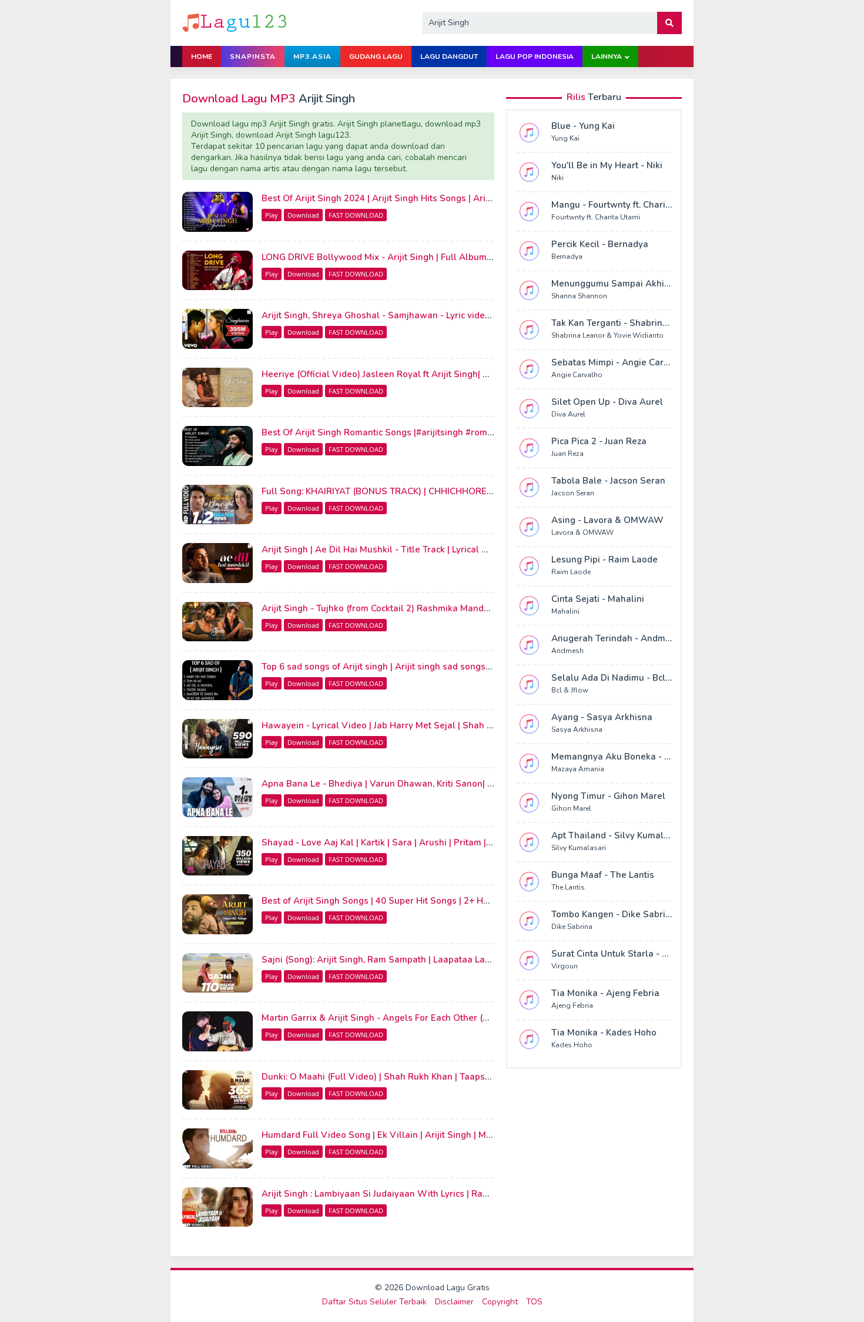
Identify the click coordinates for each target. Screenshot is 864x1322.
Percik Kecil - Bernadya (599, 244)
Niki (557, 177)
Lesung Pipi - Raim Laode (604, 559)
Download (303, 215)
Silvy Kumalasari (578, 848)
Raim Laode (571, 572)
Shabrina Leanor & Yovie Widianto (607, 335)
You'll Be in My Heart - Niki (606, 165)
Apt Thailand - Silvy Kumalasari (618, 835)
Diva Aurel (568, 414)
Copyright (500, 1301)
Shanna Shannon (579, 296)
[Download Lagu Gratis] (235, 22)
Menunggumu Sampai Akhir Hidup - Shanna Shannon (663, 283)
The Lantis (568, 887)
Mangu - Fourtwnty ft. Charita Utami (626, 205)
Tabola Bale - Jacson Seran (608, 481)
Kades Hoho (571, 1045)
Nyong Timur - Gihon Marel (608, 796)
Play (271, 215)
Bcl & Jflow (569, 690)
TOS (534, 1301)
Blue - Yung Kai (583, 126)
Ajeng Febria (572, 1005)
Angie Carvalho (576, 374)
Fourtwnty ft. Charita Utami (595, 217)
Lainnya (606, 56)
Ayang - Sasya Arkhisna (601, 717)
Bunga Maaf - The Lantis (602, 875)
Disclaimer (454, 1301)
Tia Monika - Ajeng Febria (605, 993)
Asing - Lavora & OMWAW (607, 520)
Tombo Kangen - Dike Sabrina (613, 914)
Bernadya (566, 256)
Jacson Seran (572, 493)
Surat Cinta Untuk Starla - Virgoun (623, 954)
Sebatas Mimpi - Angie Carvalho (619, 362)
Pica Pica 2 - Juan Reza (599, 441)
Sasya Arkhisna (576, 729)
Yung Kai (565, 138)
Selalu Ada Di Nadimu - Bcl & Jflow (624, 678)
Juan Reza (567, 453)
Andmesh (567, 650)
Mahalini (565, 611)
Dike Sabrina (571, 926)
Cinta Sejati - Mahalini (597, 599)
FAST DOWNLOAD (356, 215)
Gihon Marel (571, 808)
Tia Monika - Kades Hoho (604, 1032)
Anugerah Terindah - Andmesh (616, 638)
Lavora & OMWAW (582, 532)
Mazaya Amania (577, 769)
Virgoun (564, 966)
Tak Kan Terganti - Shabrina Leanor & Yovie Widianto (663, 323)
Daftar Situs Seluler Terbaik (374, 1301)
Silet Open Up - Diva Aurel (607, 402)
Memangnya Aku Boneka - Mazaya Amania (641, 756)
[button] (669, 23)
